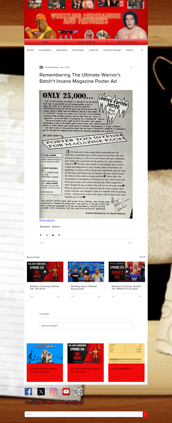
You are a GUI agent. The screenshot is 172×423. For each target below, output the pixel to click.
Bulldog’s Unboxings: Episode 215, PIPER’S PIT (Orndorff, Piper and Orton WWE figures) (126, 287)
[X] (41, 391)
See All (142, 257)
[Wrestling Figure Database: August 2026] (86, 272)
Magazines (56, 226)
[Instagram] (53, 391)
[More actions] (131, 67)
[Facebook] (28, 391)
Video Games (61, 50)
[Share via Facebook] (40, 235)
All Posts (30, 50)
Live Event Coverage (112, 50)
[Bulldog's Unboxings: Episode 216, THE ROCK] (45, 272)
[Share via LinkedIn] (53, 235)
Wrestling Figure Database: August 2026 (84, 287)
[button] (142, 50)
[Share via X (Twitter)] (47, 235)
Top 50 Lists (93, 50)
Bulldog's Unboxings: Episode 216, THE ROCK (44, 287)
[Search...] (145, 414)
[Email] (78, 391)
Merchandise (78, 50)
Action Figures (45, 50)
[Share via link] (59, 235)
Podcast (129, 50)
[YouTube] (66, 391)
